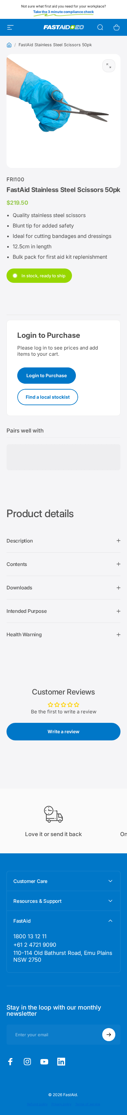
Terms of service (87, 1104)
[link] (63, 957)
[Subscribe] (108, 1034)
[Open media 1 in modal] (108, 65)
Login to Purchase (46, 375)
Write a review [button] (63, 731)
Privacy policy (61, 1104)
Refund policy (37, 1104)
